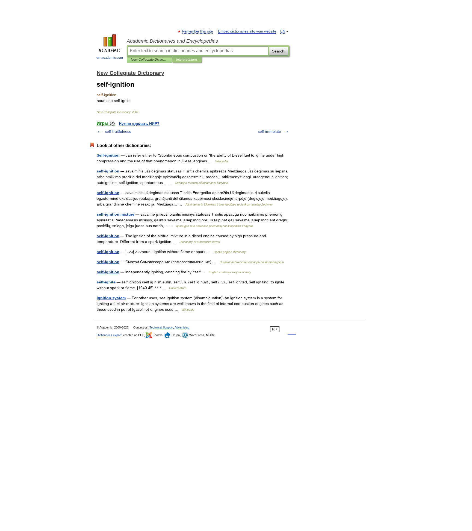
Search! (278, 51)
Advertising (182, 327)
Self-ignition (108, 155)
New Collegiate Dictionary (149, 59)
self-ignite (106, 282)
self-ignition (108, 171)
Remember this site (197, 31)
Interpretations (186, 59)
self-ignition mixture (115, 214)
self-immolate (269, 131)
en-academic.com (109, 58)
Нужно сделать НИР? (139, 123)
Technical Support (161, 327)
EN (282, 31)
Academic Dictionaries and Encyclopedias (172, 41)
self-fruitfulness (118, 131)
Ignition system (111, 298)
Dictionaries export (109, 335)
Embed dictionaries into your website (247, 31)
